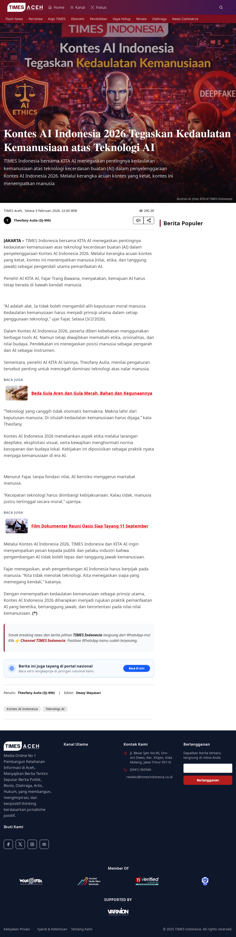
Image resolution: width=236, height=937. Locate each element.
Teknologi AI (55, 709)
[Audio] (138, 220)
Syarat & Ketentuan (52, 929)
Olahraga (159, 19)
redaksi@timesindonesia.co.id (149, 777)
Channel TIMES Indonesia (43, 640)
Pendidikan (98, 19)
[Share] (149, 220)
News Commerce (185, 19)
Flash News (14, 19)
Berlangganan (208, 780)
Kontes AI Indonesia (22, 709)
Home (59, 7)
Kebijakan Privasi (17, 929)
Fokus (101, 7)
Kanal (80, 7)
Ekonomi (77, 19)
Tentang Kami (81, 929)
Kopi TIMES (57, 19)
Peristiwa (36, 19)
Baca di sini (137, 668)
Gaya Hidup (122, 19)
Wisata (141, 19)
